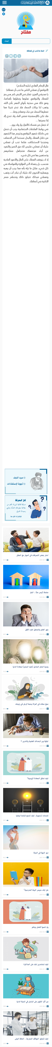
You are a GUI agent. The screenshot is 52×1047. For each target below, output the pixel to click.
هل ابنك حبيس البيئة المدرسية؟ (36, 890)
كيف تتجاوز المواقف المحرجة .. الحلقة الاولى (31, 1039)
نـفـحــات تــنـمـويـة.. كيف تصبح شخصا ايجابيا (32, 816)
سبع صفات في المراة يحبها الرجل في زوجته (31, 704)
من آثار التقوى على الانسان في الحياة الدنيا (32, 1002)
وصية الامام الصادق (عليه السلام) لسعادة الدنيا (30, 667)
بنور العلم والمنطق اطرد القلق (36, 630)
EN (3, 10)
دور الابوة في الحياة (41, 853)
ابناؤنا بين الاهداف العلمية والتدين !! (34, 741)
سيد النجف (18, 477)
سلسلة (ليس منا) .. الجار (39, 592)
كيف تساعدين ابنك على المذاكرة (36, 964)
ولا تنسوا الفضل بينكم (40, 927)
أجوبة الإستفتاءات (15, 483)
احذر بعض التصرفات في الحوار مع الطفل (32, 555)
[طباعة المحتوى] (7, 56)
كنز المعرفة (20, 500)
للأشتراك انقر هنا (16, 516)
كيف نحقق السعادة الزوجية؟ (37, 778)
